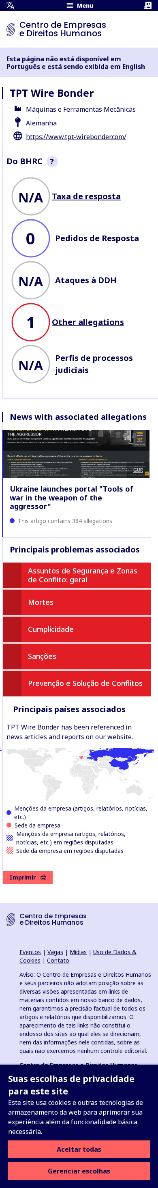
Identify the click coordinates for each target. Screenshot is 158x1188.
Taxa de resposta (86, 196)
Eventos (30, 952)
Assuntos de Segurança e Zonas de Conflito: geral (82, 575)
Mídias (78, 952)
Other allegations (88, 322)
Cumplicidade (51, 629)
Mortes (40, 602)
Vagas (55, 952)
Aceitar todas (79, 1149)
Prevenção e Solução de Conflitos (85, 683)
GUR (138, 470)
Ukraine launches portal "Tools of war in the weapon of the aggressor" (71, 497)
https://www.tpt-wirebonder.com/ (76, 136)
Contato (58, 960)
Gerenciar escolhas (79, 1171)
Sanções (42, 656)
